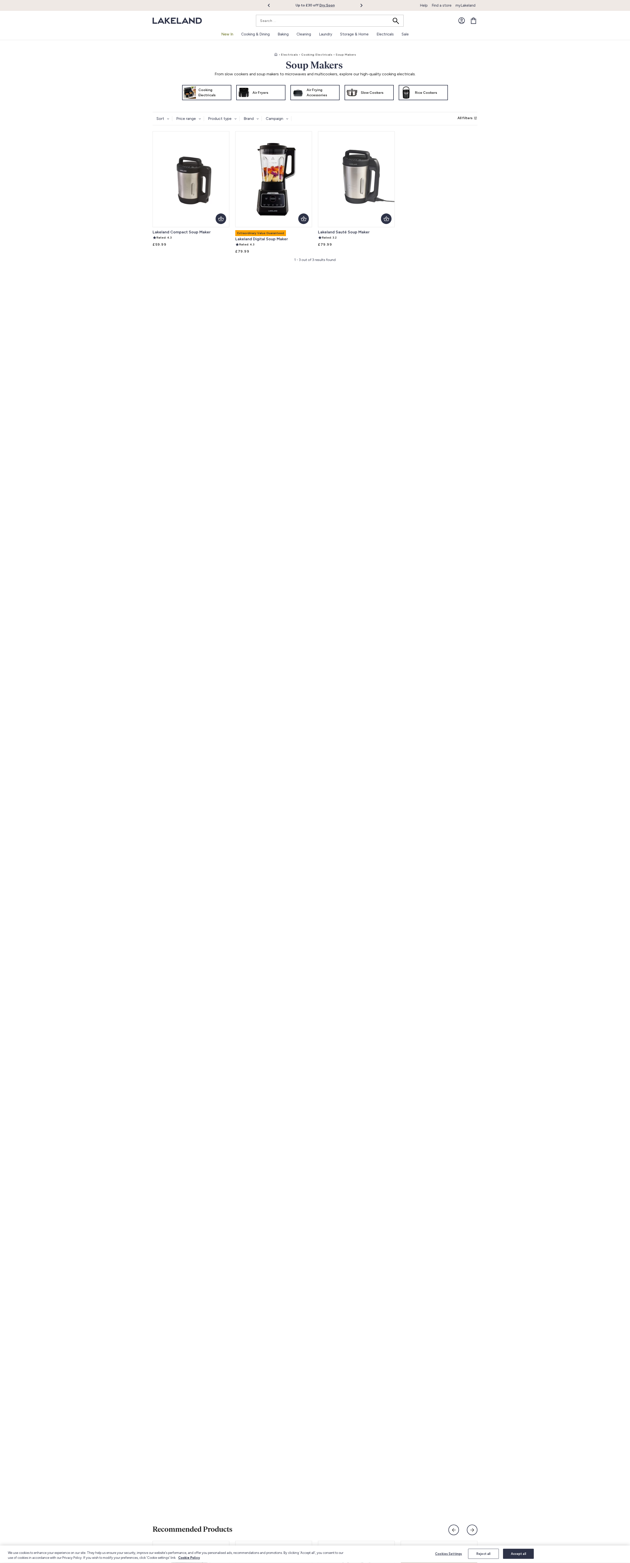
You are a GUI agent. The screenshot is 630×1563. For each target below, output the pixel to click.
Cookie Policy (189, 1558)
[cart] (473, 21)
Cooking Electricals (316, 54)
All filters (464, 118)
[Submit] (397, 20)
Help (424, 5)
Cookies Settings (448, 1554)
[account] (462, 21)
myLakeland (465, 5)
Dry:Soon (327, 5)
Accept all (518, 1554)
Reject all (483, 1554)
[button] (271, 5)
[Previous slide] (453, 1530)
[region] (315, 1554)
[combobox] (330, 21)
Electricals (289, 54)
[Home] (276, 54)
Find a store (442, 5)
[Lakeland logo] (177, 20)
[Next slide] (472, 1530)
